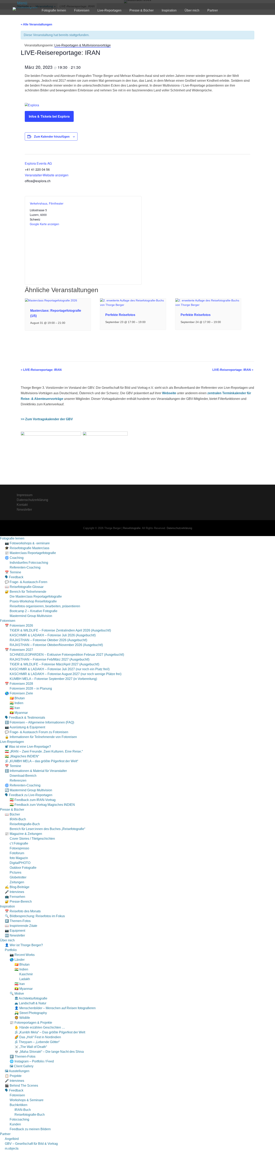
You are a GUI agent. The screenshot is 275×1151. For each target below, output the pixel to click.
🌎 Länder (17, 959)
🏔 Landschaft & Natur (30, 1003)
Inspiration (169, 10)
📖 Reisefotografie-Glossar (24, 587)
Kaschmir (26, 974)
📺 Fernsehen (15, 896)
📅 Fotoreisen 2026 (19, 625)
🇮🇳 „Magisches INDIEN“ (22, 756)
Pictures (15, 872)
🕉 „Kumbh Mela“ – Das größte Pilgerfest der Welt (49, 1032)
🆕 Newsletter (15, 935)
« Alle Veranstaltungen (36, 24)
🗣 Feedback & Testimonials (25, 717)
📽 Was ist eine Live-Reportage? (28, 746)
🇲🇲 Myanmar (19, 712)
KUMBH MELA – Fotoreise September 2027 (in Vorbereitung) (53, 679)
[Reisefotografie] (25, 9)
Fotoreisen (81, 10)
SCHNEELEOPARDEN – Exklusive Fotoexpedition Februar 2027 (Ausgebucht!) (67, 654)
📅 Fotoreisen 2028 (19, 683)
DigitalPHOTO (20, 863)
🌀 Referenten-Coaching (22, 785)
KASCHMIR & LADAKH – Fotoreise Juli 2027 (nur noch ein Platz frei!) (60, 669)
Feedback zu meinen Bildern (30, 1129)
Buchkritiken (18, 1105)
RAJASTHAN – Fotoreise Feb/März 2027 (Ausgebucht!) (49, 659)
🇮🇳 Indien (16, 703)
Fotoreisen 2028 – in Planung (31, 688)
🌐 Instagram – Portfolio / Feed (32, 1061)
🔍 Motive (17, 993)
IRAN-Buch (18, 819)
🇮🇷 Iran (15, 708)
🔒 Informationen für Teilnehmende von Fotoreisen (41, 737)
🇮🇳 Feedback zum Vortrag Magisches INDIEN (42, 804)
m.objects (12, 1148)
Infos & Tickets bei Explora (49, 116)
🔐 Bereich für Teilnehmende (25, 591)
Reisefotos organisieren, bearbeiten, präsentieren (45, 606)
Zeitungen (17, 882)
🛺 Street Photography (30, 1013)
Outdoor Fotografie (23, 867)
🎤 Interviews (14, 892)
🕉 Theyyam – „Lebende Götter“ (37, 1042)
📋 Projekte (13, 1076)
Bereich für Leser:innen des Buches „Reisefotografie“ (47, 829)
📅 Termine (13, 572)
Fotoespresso (19, 848)
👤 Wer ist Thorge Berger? (24, 945)
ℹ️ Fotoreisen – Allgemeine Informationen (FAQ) (39, 722)
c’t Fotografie (19, 843)
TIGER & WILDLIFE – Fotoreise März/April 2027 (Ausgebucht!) (54, 664)
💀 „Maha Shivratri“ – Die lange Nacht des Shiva (49, 1051)
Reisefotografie (132, 528)
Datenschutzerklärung (32, 500)
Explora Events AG (38, 163)
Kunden (15, 1124)
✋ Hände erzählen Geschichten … (39, 1027)
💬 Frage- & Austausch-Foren (26, 582)
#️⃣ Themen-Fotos (18, 921)
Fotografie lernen (54, 10)
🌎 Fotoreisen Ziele (19, 693)
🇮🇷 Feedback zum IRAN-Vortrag (33, 800)
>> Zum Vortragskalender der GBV (47, 419)
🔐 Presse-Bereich (18, 901)
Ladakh (24, 979)
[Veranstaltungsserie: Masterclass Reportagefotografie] (67, 322)
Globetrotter (18, 877)
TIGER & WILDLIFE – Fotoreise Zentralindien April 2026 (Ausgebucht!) (60, 630)
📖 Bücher (12, 814)
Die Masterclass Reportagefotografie (36, 596)
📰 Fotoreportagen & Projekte (31, 1022)
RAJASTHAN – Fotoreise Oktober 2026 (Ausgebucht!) (48, 640)
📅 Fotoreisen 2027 (19, 649)
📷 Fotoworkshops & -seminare (27, 543)
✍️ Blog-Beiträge (17, 887)
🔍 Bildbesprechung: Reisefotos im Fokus (35, 916)
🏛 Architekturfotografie (30, 998)
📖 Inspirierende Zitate (21, 925)
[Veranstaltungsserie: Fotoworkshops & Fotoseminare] (147, 322)
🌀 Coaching (14, 557)
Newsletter (24, 509)
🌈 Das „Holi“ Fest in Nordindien (37, 1037)
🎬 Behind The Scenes (21, 1085)
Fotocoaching (19, 1119)
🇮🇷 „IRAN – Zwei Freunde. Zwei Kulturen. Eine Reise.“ (44, 751)
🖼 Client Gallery (21, 1066)
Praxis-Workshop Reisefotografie (33, 601)
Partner (212, 10)
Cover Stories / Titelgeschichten (32, 838)
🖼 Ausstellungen (17, 1071)
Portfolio (11, 950)
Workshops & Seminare (26, 1100)
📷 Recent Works (22, 955)
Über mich (192, 10)
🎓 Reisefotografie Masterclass (27, 548)
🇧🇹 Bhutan (17, 698)
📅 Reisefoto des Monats (23, 911)
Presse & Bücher (141, 10)
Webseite (169, 393)
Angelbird (12, 1139)
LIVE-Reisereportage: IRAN (41, 369)
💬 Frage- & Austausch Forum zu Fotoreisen (36, 732)
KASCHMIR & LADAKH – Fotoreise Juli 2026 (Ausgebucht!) (53, 635)
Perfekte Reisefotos (120, 315)
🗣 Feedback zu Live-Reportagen (28, 795)
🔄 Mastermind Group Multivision (28, 790)
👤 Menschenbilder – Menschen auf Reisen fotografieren (55, 1008)
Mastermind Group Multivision (31, 616)
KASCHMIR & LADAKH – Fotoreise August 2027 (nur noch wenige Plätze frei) (65, 674)
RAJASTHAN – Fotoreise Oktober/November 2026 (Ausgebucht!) (56, 645)
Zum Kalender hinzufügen (52, 136)
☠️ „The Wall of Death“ (30, 1047)
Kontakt (22, 504)
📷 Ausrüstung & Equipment (25, 727)
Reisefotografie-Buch (25, 824)
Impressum (24, 495)
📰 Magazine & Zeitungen (23, 833)
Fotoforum (17, 853)
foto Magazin (19, 858)
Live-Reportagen (109, 10)
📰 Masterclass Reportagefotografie (30, 553)
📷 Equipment (15, 930)
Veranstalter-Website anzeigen (46, 175)
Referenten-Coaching (25, 567)
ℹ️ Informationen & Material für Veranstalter (36, 771)
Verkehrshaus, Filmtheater (46, 203)
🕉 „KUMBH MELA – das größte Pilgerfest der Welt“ (41, 761)
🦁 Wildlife (22, 1017)
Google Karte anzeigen (44, 224)
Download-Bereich (23, 775)
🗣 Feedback (14, 577)
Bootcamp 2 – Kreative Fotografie (33, 611)
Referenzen (18, 780)
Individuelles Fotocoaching (29, 562)
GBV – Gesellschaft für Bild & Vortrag (31, 1143)
